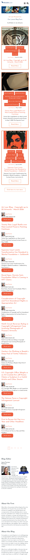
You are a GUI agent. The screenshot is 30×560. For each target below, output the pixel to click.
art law (15, 54)
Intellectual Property (11, 50)
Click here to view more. (15, 189)
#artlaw (22, 50)
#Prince (7, 161)
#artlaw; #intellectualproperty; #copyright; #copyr (15, 97)
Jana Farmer (10, 57)
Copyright (20, 47)
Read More (15, 65)
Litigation (20, 158)
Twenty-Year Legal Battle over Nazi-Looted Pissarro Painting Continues (15, 112)
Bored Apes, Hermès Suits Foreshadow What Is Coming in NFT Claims (14, 277)
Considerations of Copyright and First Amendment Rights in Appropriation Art (14, 301)
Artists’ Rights (11, 154)
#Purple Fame (10, 158)
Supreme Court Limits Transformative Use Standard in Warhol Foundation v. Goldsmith (15, 169)
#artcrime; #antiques (15, 101)
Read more (7, 219)
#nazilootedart (20, 93)
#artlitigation (10, 47)
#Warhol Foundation (18, 161)
